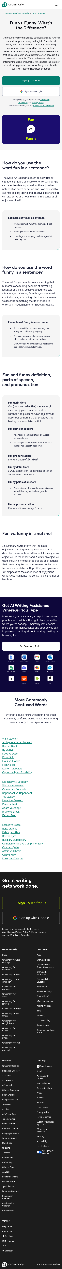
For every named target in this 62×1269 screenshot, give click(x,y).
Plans (39, 955)
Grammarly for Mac (11, 974)
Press (39, 1093)
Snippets (6, 1148)
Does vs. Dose (10, 753)
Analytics (6, 1152)
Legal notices (42, 1146)
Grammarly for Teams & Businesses (45, 965)
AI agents (6, 1075)
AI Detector (7, 1080)
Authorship (7, 1162)
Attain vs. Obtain (11, 851)
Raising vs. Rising (11, 832)
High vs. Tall (8, 764)
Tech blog (41, 1015)
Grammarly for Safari (9, 995)
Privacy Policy (38, 102)
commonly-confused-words (16, 13)
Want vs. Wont (10, 738)
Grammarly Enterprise (42, 973)
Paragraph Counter (11, 1133)
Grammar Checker (10, 1066)
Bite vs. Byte (9, 836)
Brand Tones (7, 1157)
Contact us (7, 1231)
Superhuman (46, 1066)
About (39, 1071)
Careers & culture (44, 1088)
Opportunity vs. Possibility (17, 772)
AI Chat (5, 1109)
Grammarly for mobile (9, 1029)
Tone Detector (8, 1119)
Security (40, 1136)
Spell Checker (8, 1186)
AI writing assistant (45, 1001)
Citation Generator (10, 1090)
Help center (7, 1226)
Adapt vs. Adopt (11, 808)
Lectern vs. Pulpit (12, 768)
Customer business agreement (45, 1123)
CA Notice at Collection (43, 105)
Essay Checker (8, 1095)
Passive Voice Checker (8, 1204)
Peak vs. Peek (9, 804)
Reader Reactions (10, 1177)
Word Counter (8, 1124)
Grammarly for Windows (9, 968)
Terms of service (44, 1117)
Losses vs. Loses (11, 825)
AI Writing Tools (9, 1114)
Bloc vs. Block (9, 746)
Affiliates (40, 1098)
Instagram (9, 1241)
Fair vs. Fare (9, 815)
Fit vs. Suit (8, 757)
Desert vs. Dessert (12, 800)
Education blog (43, 1020)
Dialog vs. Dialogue (12, 858)
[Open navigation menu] (57, 4)
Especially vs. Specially (15, 781)
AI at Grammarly (44, 991)
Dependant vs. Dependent (17, 793)
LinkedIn (9, 1251)
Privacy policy (43, 1112)
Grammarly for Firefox (9, 1002)
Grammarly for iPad (11, 1043)
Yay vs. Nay (8, 796)
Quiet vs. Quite (10, 847)
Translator (6, 1104)
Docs (4, 955)
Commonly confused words (46, 1031)
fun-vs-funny (39, 13)
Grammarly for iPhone (9, 1036)
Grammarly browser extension (11, 980)
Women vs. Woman (13, 785)
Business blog (43, 1025)
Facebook (9, 1236)
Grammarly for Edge (11, 1008)
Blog (39, 1011)
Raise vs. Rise (9, 828)
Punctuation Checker (7, 1197)
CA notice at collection (42, 1130)
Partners (40, 1102)
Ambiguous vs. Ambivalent (17, 742)
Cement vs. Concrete (14, 789)
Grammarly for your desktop (11, 961)
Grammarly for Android (9, 1048)
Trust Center (42, 1107)
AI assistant (42, 986)
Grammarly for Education (43, 980)
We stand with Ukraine (43, 1077)
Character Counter (10, 1128)
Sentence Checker (10, 1191)
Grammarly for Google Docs (9, 1022)
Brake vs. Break (10, 811)
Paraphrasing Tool (10, 1100)
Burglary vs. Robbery (14, 839)
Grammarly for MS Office (10, 1014)
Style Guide (7, 1143)
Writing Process (44, 1006)
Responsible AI (43, 1083)
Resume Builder (9, 1181)
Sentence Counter (10, 1138)
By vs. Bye (8, 749)
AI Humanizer (8, 1085)
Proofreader (8, 1211)
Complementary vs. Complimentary (22, 843)
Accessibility (42, 1141)
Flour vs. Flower (11, 761)
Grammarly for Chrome (9, 987)
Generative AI (43, 996)
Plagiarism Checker (10, 1071)
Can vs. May (9, 854)
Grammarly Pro (43, 960)
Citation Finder (8, 1167)
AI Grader (6, 1172)
